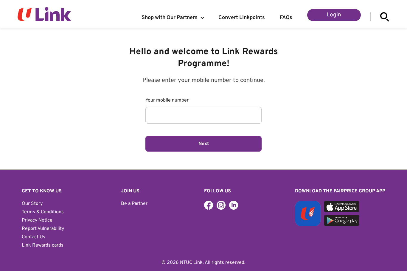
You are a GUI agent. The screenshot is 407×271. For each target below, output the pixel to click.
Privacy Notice (37, 220)
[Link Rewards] (221, 205)
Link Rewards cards (42, 245)
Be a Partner (134, 204)
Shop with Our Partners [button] (170, 18)
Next (203, 144)
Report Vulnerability (43, 229)
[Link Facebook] (208, 205)
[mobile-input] (203, 115)
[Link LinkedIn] (233, 205)
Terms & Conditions (43, 212)
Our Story (32, 204)
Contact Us (33, 237)
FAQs (286, 18)
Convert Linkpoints (241, 18)
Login (334, 14)
